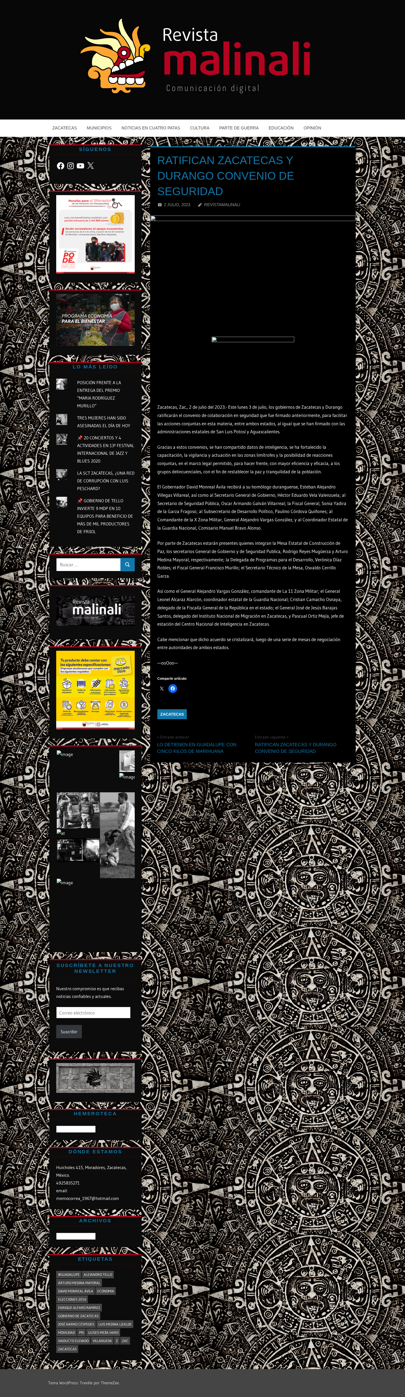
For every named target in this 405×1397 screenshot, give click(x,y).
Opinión (312, 128)
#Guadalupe (69, 1274)
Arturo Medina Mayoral (79, 1283)
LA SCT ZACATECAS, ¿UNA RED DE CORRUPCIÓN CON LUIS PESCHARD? (105, 480)
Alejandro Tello (98, 1274)
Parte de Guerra (239, 128)
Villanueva (102, 1340)
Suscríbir (69, 1031)
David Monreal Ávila (75, 1291)
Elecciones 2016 (72, 1299)
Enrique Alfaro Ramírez (79, 1307)
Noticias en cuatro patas (150, 128)
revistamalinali (222, 204)
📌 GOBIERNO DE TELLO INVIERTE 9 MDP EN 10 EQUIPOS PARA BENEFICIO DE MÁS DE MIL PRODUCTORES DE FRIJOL (105, 516)
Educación (281, 128)
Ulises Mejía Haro (103, 1332)
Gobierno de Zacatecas (78, 1316)
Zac (125, 1340)
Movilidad (66, 1332)
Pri (81, 1332)
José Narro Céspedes (76, 1324)
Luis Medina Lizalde (115, 1324)
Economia (105, 1291)
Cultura (199, 128)
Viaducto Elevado (73, 1340)
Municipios (99, 128)
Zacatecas (64, 128)
